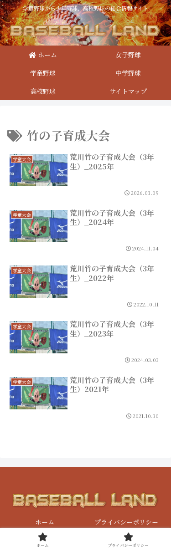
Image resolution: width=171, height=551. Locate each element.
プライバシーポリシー (126, 521)
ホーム (44, 521)
